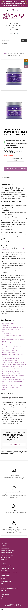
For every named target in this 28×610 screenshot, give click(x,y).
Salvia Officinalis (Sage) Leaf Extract (12, 372)
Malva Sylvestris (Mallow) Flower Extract (13, 362)
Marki (14, 27)
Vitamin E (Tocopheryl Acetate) (10, 329)
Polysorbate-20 (6, 326)
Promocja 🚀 (14, 33)
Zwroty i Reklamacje (6, 552)
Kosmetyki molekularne (14, 25)
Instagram (4, 599)
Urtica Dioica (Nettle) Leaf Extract (11, 347)
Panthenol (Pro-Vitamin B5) (10, 377)
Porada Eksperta (14, 29)
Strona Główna (7, 52)
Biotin (4, 331)
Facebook (4, 597)
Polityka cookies (5, 557)
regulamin (8, 605)
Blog (14, 31)
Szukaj (24, 40)
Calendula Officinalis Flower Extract (12, 374)
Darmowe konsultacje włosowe (9, 588)
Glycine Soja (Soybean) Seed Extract (12, 358)
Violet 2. (4, 389)
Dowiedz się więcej (14, 444)
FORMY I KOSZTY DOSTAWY (7, 550)
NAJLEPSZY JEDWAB (5, 575)
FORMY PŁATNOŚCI (5, 548)
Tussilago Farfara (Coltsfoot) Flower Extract (14, 364)
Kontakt (3, 545)
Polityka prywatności (7, 555)
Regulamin (4, 559)
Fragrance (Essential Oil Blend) (10, 387)
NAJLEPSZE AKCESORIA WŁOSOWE (9, 572)
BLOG (2, 583)
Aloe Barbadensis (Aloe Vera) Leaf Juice (13, 376)
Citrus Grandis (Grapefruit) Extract (12, 366)
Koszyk (16, 10)
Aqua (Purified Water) (8, 324)
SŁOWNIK (3, 585)
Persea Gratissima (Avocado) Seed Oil (12, 327)
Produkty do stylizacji (15, 52)
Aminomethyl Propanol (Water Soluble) (13, 385)
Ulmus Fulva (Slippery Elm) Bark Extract (13, 379)
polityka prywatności (17, 605)
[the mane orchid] (14, 75)
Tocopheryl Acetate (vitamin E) (10, 349)
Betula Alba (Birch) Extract (9, 360)
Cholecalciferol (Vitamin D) (9, 351)
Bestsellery (14, 23)
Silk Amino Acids (6, 333)
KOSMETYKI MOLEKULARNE (7, 568)
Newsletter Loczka (6, 581)
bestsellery (4, 570)
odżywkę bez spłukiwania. (8, 399)
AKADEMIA (3, 590)
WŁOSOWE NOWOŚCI (6, 565)
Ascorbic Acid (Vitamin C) (9, 352)
